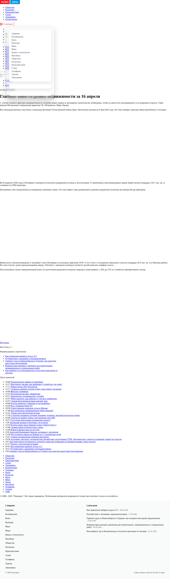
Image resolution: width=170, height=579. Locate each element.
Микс (7, 479)
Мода (7, 477)
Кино (7, 472)
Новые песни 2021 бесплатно (24, 387)
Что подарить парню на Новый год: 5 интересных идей (36, 434)
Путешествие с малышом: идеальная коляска (25, 358)
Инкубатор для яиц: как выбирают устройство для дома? (36, 384)
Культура (9, 475)
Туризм (8, 489)
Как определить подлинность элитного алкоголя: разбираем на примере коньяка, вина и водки (53, 442)
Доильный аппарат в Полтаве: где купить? (29, 422)
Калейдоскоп (11, 19)
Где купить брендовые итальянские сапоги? (30, 420)
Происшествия (12, 12)
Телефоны (9, 487)
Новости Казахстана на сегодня (25, 430)
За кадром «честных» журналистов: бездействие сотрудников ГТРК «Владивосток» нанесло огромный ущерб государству (66, 439)
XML (7, 491)
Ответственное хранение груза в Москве (29, 408)
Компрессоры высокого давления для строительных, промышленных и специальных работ (29, 367)
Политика (9, 10)
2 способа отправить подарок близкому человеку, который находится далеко (45, 415)
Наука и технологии (14, 535)
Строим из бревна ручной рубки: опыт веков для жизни (36, 389)
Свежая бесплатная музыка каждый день (29, 401)
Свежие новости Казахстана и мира (27, 427)
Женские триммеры (19, 391)
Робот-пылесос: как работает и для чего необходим (34, 399)
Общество (9, 7)
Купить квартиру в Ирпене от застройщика (30, 403)
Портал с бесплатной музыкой (24, 444)
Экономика (10, 17)
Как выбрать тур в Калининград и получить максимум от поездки (117, 531)
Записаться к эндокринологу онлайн (27, 396)
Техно (8, 482)
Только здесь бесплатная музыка (25, 413)
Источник (4, 342)
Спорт (8, 14)
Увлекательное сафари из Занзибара (27, 382)
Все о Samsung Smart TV (22, 406)
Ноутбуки (9, 484)
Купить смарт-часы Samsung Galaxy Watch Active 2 (33, 425)
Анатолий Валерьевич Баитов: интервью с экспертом (34, 432)
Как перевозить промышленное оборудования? (32, 410)
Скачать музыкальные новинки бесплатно (30, 437)
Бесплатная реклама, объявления (25, 394)
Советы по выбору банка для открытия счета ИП (33, 418)
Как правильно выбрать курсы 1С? (21, 356)
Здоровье (9, 470)
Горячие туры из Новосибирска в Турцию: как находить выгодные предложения (46, 451)
